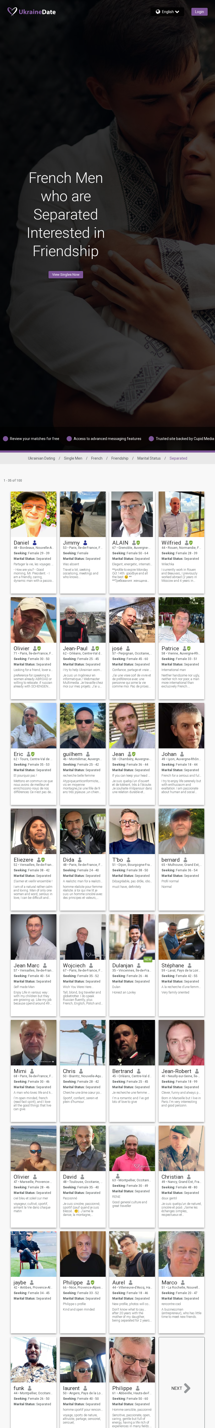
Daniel (21, 543)
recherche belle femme (79, 775)
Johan (169, 754)
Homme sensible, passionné (132, 1410)
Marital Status (149, 458)
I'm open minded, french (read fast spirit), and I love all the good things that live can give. (32, 1103)
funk (19, 1388)
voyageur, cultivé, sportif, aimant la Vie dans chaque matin (32, 1207)
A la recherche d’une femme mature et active (182, 987)
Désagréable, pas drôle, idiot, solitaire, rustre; (132, 881)
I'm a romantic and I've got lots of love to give (130, 1100)
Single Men (73, 458)
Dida (68, 860)
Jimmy (71, 543)
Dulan (116, 987)
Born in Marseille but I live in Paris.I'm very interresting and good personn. (181, 1101)
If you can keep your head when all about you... (132, 775)
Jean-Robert (176, 1071)
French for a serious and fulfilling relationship (182, 775)
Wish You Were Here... (78, 987)
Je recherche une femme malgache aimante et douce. (132, 1092)
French (97, 458)
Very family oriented (175, 992)
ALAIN (120, 543)
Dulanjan (122, 965)
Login (199, 12)
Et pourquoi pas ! (25, 775)
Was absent (71, 564)
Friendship (119, 458)
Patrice (170, 648)
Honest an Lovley (124, 992)
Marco (169, 1282)
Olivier (21, 648)
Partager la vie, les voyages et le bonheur (34, 564)
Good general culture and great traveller (129, 1204)
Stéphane (173, 965)
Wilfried (171, 543)
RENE (116, 1197)
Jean (118, 754)
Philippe (73, 1282)
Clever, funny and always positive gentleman (182, 1092)
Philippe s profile (74, 1304)
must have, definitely (126, 887)
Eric (18, 754)
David (70, 1177)
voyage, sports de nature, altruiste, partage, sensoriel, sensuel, (82, 1418)
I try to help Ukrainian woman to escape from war (83, 670)
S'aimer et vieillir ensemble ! (33, 881)
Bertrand (122, 1071)
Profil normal (170, 881)
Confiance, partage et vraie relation (132, 670)
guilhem (72, 754)
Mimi (20, 1071)
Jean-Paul (75, 648)
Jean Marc (26, 965)
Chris (69, 1071)
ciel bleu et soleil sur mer (31, 1198)
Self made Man (24, 987)
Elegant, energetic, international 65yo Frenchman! (132, 564)
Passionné (70, 1198)
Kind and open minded (79, 1309)
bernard (171, 860)
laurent (71, 1388)
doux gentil (169, 1198)
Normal (167, 887)
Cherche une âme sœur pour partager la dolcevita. (83, 1092)
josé (117, 648)
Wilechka (168, 564)
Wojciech (74, 965)
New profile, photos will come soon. (132, 1304)
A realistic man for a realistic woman (83, 881)
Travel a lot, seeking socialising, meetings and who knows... (80, 573)
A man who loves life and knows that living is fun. (34, 1092)
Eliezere (23, 860)
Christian (172, 1177)
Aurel (118, 1282)
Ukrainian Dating (41, 458)
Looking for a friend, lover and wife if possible (34, 670)
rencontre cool (171, 1304)
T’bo (117, 860)
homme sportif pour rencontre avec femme (83, 1410)
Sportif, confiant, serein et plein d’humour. (80, 1100)
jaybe (20, 1282)
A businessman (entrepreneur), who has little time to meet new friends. (181, 1313)
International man (174, 670)
